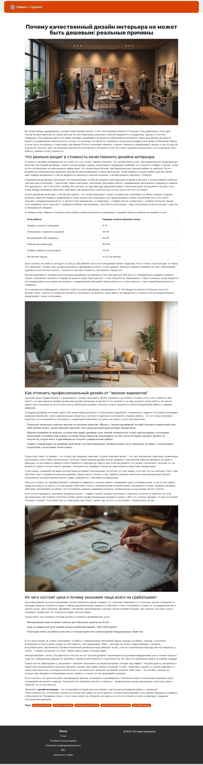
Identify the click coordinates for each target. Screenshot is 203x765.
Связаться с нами (63, 754)
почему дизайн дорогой (87, 705)
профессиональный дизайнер (116, 705)
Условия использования (63, 740)
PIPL (63, 750)
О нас (63, 736)
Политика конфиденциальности (63, 745)
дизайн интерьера (41, 705)
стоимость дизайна (63, 705)
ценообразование (141, 705)
